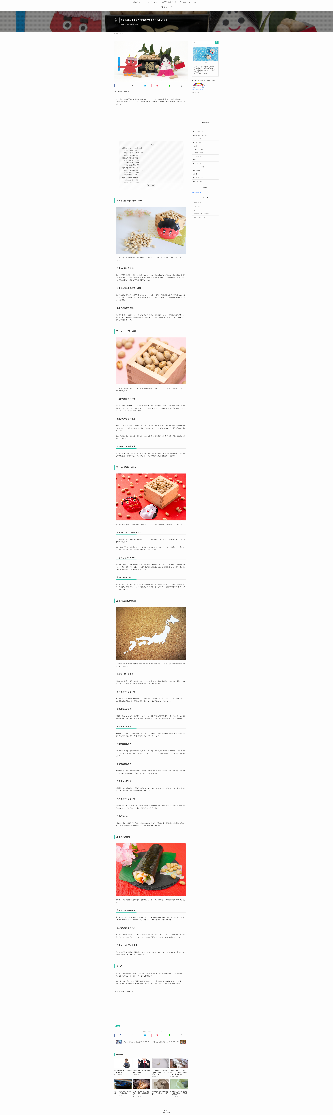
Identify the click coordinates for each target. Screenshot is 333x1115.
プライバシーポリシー (200, 210)
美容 (196, 146)
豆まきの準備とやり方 (131, 168)
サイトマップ (197, 206)
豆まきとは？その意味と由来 (133, 148)
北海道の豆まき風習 (132, 180)
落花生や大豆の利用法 (133, 165)
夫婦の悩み (198, 177)
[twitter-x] (166, 1110)
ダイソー (197, 163)
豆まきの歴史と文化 (132, 150)
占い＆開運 (198, 170)
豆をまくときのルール (133, 172)
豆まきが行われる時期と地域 (135, 153)
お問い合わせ (197, 202)
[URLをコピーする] (182, 85)
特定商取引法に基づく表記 (201, 213)
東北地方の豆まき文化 (133, 182)
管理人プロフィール (199, 217)
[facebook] (164, 1110)
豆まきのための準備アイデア (135, 170)
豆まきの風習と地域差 (131, 177)
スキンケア (199, 152)
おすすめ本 (198, 131)
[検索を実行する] (217, 42)
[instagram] (168, 1110)
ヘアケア (198, 156)
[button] (120, 85)
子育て (197, 142)
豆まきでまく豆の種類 (131, 158)
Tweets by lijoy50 (197, 192)
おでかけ (198, 181)
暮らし (118, 24)
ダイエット (199, 149)
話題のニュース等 (200, 135)
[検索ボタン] (199, 2)
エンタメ (198, 128)
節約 (196, 159)
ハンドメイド (199, 166)
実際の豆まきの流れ (132, 175)
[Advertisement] (151, 123)
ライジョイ (166, 7)
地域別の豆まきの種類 (133, 162)
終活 (196, 174)
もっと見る (151, 185)
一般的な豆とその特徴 (133, 160)
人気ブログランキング (197, 89)
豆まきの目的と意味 (132, 155)
